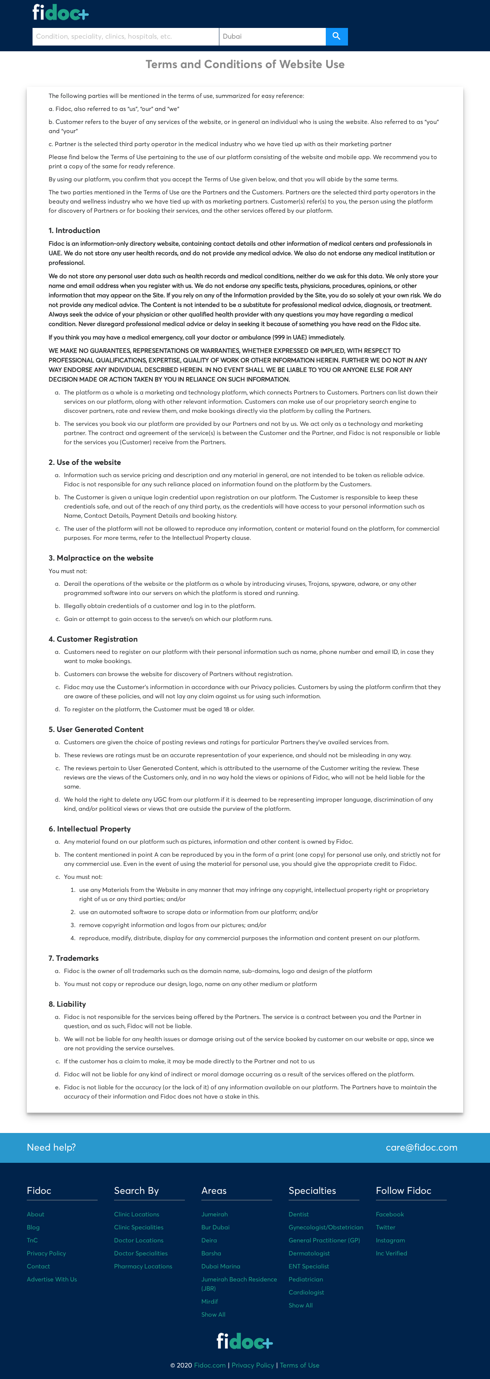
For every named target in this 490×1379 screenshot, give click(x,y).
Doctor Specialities (141, 1253)
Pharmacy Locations (143, 1266)
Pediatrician (306, 1279)
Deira (209, 1240)
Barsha (211, 1253)
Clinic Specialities (138, 1227)
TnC (32, 1240)
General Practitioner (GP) (324, 1240)
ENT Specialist (309, 1266)
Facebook (390, 1214)
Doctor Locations (138, 1240)
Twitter (385, 1227)
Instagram (390, 1240)
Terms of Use (300, 1365)
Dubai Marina (220, 1266)
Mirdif (209, 1302)
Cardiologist (306, 1292)
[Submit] (337, 37)
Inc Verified (391, 1253)
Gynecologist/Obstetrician (326, 1227)
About (35, 1214)
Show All (213, 1315)
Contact (38, 1266)
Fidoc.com (210, 1365)
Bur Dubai (215, 1227)
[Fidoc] (61, 12)
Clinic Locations (136, 1214)
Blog (33, 1227)
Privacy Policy (46, 1253)
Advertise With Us (52, 1279)
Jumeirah (214, 1214)
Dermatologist (309, 1253)
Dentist (299, 1214)
